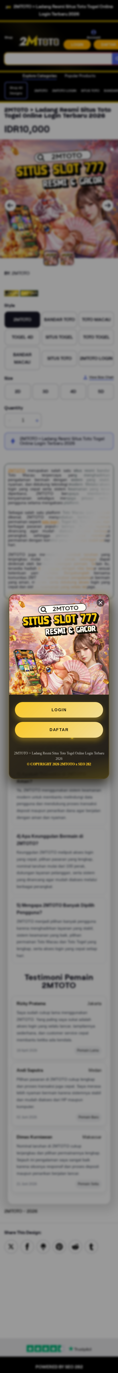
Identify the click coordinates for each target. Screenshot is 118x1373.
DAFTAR (59, 729)
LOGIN (59, 710)
